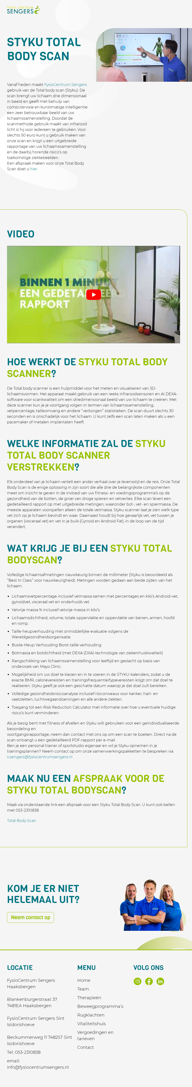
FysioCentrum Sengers (65, 84)
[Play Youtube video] (93, 294)
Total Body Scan (21, 820)
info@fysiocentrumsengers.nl (38, 1067)
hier (33, 169)
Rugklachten (90, 1015)
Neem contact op (30, 917)
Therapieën (89, 997)
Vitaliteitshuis (91, 1023)
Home (83, 980)
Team (83, 989)
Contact (85, 1047)
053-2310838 (28, 1052)
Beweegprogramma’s (100, 1006)
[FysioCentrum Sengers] (23, 10)
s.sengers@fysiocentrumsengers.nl (39, 757)
